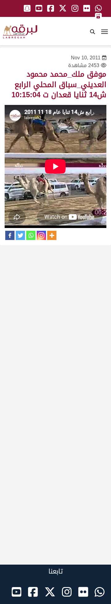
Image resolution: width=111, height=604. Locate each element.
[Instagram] (41, 235)
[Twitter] (20, 235)
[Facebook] (9, 235)
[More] (51, 235)
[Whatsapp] (30, 235)
